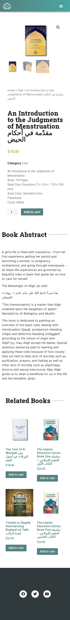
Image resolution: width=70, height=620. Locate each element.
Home (11, 90)
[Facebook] (23, 594)
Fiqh (20, 90)
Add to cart (32, 212)
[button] (61, 6)
